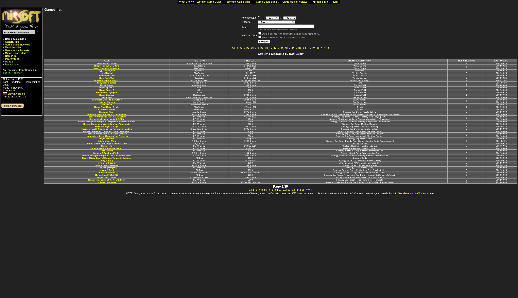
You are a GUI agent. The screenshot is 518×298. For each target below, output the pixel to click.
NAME (107, 61)
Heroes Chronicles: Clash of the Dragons (107, 134)
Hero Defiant (107, 151)
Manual (9, 61)
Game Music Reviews (295, 1)
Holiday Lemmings (107, 182)
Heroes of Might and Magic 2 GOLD (106, 119)
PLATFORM (199, 61)
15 (302, 189)
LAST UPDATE (501, 61)
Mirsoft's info (320, 1)
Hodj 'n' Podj (107, 160)
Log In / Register (12, 73)
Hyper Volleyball (107, 71)
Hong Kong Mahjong (107, 168)
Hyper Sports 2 (106, 88)
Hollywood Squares (106, 83)
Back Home (12, 64)
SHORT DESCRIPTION (358, 61)
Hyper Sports (106, 85)
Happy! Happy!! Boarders (106, 66)
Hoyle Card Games (106, 177)
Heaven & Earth (106, 170)
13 (293, 189)
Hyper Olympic (106, 95)
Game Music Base (267, 1)
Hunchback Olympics (106, 92)
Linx (336, 1)
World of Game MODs (209, 1)
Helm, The (107, 97)
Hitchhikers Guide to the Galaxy (106, 100)
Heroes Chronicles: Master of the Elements (107, 136)
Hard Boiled (107, 73)
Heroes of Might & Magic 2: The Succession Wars (106, 155)
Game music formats (17, 50)
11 (284, 189)
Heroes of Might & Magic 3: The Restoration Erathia (107, 129)
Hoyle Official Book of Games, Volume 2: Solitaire (106, 158)
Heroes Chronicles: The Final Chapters (107, 117)
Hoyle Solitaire (106, 138)
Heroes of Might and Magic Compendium (106, 114)
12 (289, 189)
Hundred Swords (107, 172)
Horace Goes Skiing (107, 63)
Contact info (10, 90)
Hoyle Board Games (107, 163)
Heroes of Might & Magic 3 (107, 80)
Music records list (15, 53)
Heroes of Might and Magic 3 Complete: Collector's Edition (106, 121)
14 (298, 189)
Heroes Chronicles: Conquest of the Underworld (106, 131)
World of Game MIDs (239, 1)
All (233, 47)
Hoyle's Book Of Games (106, 165)
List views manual (408, 193)
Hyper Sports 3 (106, 90)
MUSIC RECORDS (466, 61)
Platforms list (12, 58)
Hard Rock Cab (106, 78)
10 (279, 189)
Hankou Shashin (107, 102)
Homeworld (106, 146)
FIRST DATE (250, 61)
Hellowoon (107, 105)
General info (12, 41)
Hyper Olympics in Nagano (106, 68)
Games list (11, 56)
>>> (308, 189)
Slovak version (16, 93)
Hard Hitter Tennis (107, 109)
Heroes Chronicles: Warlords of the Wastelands (106, 124)
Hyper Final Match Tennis (106, 107)
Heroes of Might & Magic (107, 126)
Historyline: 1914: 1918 (106, 175)
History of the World (106, 141)
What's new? (187, 1)
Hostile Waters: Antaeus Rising (106, 148)
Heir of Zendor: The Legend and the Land (107, 143)
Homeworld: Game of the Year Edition (106, 180)
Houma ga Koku (107, 75)
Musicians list (13, 47)
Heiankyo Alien (106, 112)
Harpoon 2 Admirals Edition (106, 153)
